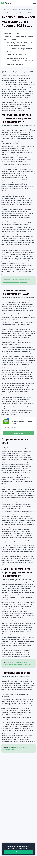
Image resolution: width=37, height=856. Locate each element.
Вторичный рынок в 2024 (16, 55)
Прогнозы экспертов (15, 64)
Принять (18, 852)
